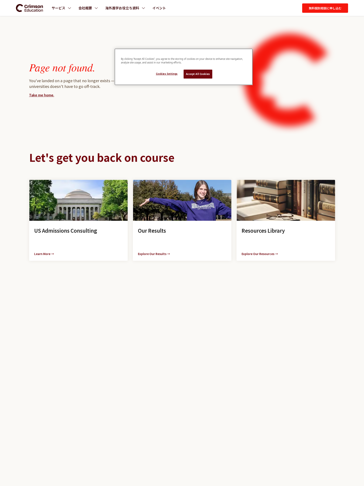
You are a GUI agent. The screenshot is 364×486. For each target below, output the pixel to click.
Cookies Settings (167, 73)
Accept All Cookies (198, 74)
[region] (184, 67)
